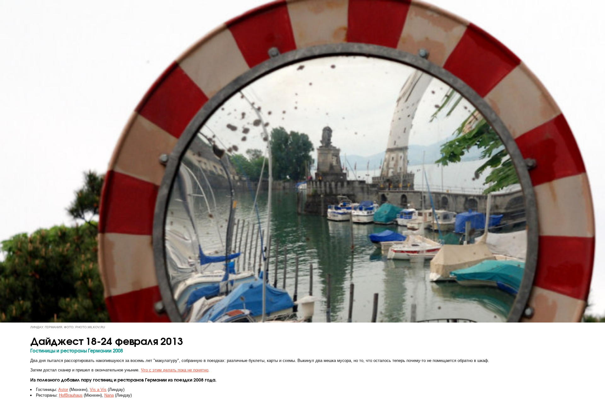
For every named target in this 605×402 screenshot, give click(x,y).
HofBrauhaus (71, 395)
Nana (109, 395)
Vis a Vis (98, 389)
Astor (63, 389)
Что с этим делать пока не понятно (174, 370)
